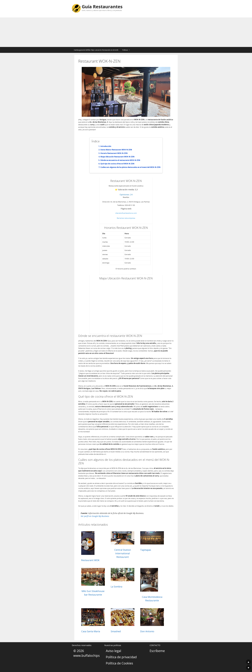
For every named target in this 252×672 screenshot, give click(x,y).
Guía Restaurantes (102, 7)
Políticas (125, 50)
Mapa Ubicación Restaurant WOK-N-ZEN (117, 157)
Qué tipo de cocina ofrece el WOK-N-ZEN (117, 164)
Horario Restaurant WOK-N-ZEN (114, 153)
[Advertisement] (126, 32)
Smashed (116, 631)
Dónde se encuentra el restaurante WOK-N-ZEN (120, 160)
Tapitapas (145, 549)
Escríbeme (157, 651)
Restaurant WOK (90, 560)
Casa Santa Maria (90, 631)
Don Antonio (147, 631)
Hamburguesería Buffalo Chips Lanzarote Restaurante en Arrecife (96, 50)
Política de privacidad (121, 657)
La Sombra (116, 586)
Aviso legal (113, 651)
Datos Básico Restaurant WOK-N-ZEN (116, 150)
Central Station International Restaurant (122, 553)
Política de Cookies (119, 663)
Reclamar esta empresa (126, 218)
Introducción (105, 146)
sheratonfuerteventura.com (126, 213)
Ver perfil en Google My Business (95, 516)
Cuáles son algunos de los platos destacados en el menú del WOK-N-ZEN (130, 167)
